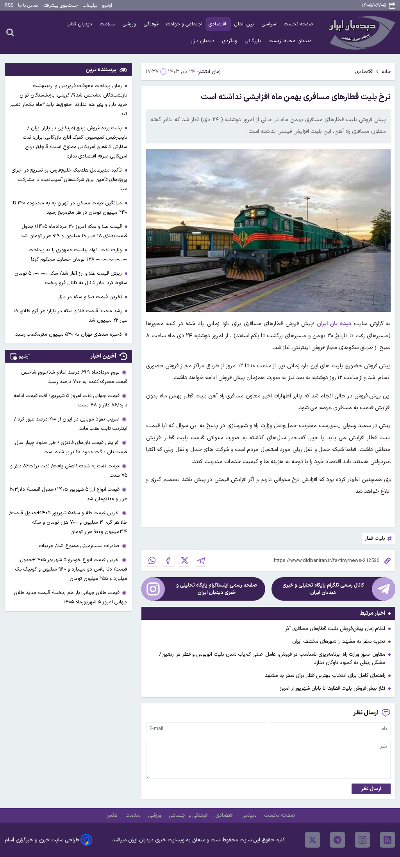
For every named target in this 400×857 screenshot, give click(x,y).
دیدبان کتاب (80, 24)
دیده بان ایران (334, 324)
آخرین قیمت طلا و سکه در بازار (90, 297)
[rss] (387, 840)
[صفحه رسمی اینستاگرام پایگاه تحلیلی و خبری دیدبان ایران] (153, 589)
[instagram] (362, 840)
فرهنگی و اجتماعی (189, 815)
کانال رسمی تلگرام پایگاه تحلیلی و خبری (323, 588)
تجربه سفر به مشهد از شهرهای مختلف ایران (338, 641)
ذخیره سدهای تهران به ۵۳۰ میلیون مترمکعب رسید (69, 334)
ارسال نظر (371, 789)
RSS (9, 5)
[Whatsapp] (152, 560)
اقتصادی (218, 24)
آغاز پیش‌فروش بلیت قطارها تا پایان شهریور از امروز (332, 688)
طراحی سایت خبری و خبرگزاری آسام (42, 840)
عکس (112, 815)
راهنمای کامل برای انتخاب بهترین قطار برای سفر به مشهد (325, 675)
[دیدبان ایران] (360, 32)
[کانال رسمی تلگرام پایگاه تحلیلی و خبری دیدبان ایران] (383, 589)
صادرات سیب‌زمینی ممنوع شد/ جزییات (79, 545)
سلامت (108, 24)
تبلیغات (90, 5)
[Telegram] (201, 560)
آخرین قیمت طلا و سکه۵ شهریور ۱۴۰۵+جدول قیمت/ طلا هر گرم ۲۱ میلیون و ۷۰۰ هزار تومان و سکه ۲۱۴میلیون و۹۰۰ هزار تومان (68, 522)
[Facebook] (168, 560)
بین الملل (244, 24)
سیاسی (270, 24)
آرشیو (107, 5)
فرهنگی (152, 24)
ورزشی (130, 24)
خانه (386, 72)
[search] (10, 32)
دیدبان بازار (203, 41)
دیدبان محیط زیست (291, 41)
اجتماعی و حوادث (184, 24)
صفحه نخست (298, 24)
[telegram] (337, 840)
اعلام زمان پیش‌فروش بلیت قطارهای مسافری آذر (335, 628)
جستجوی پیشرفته (60, 5)
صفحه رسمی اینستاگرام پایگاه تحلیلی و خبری (216, 588)
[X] (185, 560)
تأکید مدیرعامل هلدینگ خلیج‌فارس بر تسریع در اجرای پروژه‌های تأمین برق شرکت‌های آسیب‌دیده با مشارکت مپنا (69, 179)
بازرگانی (253, 41)
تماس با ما (28, 5)
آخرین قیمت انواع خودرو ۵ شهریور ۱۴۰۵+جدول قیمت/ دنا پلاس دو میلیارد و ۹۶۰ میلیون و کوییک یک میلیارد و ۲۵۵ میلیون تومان (71, 569)
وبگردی (230, 41)
